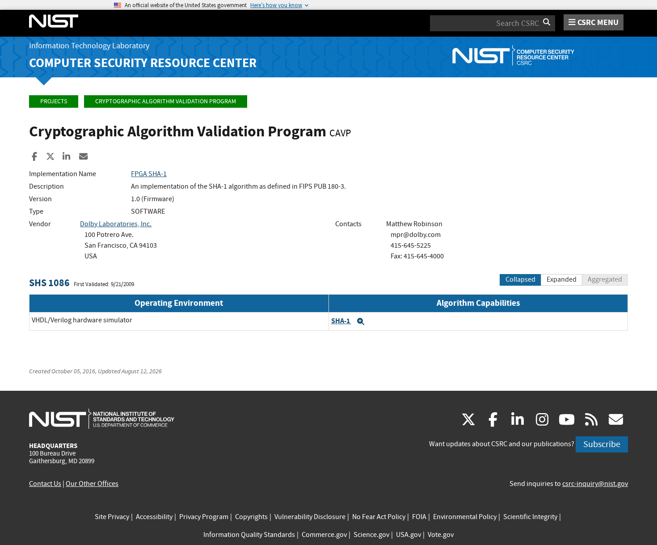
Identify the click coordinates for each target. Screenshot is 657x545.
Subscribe (601, 444)
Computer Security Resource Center (143, 63)
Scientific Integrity (530, 516)
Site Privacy (112, 516)
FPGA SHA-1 (149, 173)
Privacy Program (203, 516)
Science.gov (371, 534)
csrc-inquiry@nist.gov (595, 483)
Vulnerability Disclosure (309, 516)
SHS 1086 (49, 283)
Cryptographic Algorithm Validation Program (165, 101)
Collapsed (520, 279)
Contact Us (45, 483)
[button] (360, 321)
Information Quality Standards (249, 534)
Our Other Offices (92, 483)
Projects (53, 101)
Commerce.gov (324, 534)
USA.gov (408, 534)
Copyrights (251, 516)
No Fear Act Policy (378, 516)
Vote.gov (441, 534)
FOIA (419, 516)
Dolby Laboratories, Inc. (116, 224)
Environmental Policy (465, 516)
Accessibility (154, 516)
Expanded (562, 279)
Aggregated (605, 279)
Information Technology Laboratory (89, 46)
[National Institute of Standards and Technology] (101, 418)
